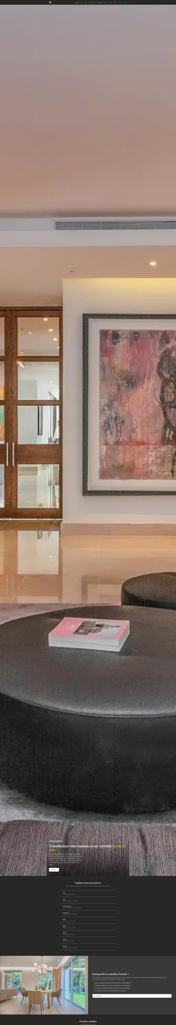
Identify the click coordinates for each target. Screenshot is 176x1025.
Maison (115, 2)
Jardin (110, 2)
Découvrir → (54, 869)
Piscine (120, 2)
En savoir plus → (98, 995)
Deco (85, 2)
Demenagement (92, 2)
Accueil (77, 2)
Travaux (125, 2)
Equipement (100, 2)
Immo (105, 2)
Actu (82, 2)
